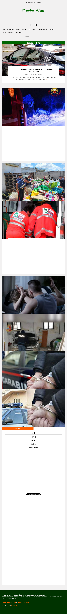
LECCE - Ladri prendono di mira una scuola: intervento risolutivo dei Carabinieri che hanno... (33, 70)
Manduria (18, 29)
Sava (29, 29)
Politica (33, 436)
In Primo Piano (10, 29)
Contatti (26, 602)
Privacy (4, 602)
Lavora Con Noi (11, 602)
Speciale (40, 74)
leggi (47, 79)
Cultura (33, 444)
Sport (20, 32)
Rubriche (17, 428)
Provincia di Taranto (43, 29)
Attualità (33, 433)
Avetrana (24, 29)
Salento (52, 29)
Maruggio (34, 29)
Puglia (16, 32)
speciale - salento (33, 42)
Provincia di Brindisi (8, 32)
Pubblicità (20, 602)
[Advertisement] (40, 18)
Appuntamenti (33, 447)
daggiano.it (14, 605)
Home (4, 29)
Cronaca (33, 440)
